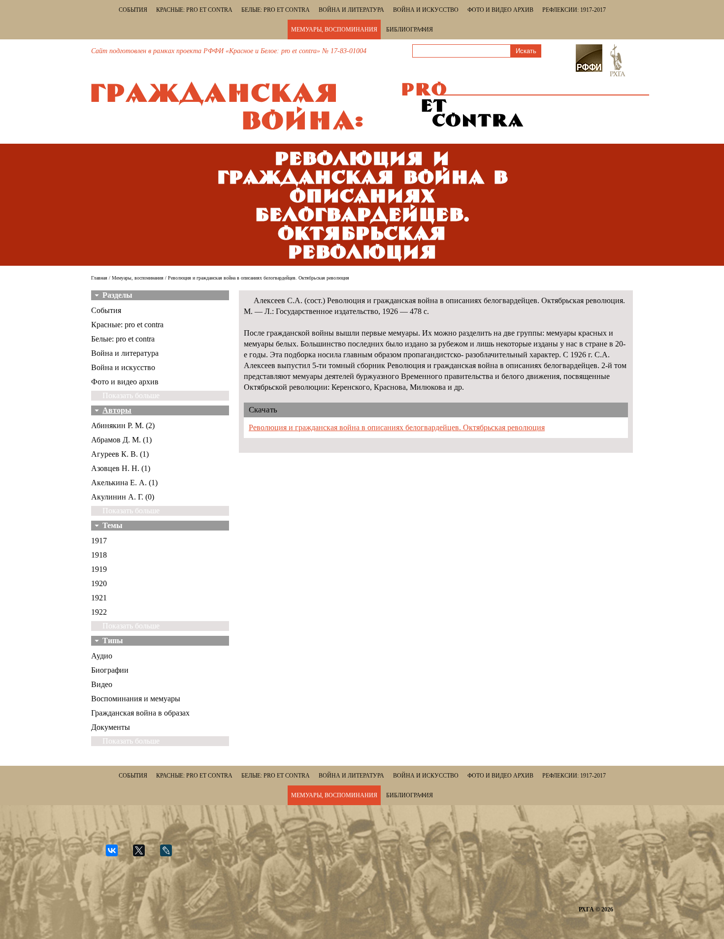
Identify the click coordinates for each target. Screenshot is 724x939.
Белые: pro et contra (275, 9)
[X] (143, 855)
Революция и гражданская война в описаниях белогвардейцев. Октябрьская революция (397, 427)
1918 (99, 555)
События (133, 9)
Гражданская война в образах (140, 713)
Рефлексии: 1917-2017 (574, 9)
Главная (99, 278)
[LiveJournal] (170, 855)
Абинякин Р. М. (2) (123, 425)
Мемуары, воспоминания (334, 29)
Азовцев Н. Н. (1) (120, 468)
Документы (110, 727)
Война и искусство (426, 9)
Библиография (409, 29)
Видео (101, 684)
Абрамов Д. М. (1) (121, 440)
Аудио (101, 656)
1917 (99, 540)
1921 (99, 598)
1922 (99, 612)
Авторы (117, 410)
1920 (99, 583)
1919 (99, 569)
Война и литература (351, 9)
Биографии (110, 670)
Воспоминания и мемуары (135, 698)
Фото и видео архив (500, 9)
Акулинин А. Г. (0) (122, 497)
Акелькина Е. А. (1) (124, 482)
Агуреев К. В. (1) (120, 454)
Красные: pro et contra (194, 9)
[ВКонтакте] (116, 855)
